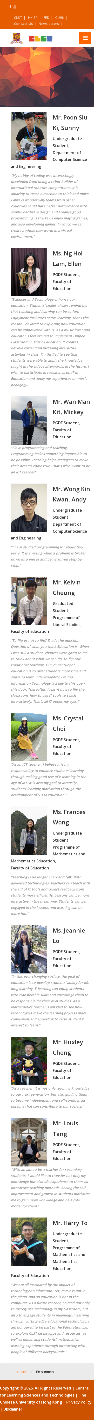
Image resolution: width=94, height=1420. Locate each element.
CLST (18, 17)
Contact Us (23, 23)
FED (46, 17)
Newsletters (49, 23)
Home (22, 1372)
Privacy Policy (79, 1402)
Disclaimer (12, 1409)
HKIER (33, 17)
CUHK (59, 17)
